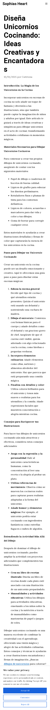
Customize (25, 697)
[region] (25, 688)
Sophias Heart (15, 4)
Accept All (25, 690)
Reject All (25, 704)
